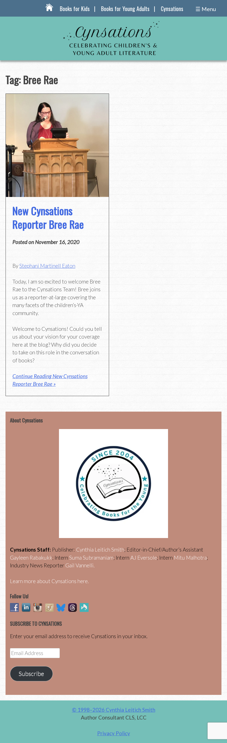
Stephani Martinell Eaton (47, 266)
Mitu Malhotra (190, 557)
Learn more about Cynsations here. (49, 581)
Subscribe (31, 673)
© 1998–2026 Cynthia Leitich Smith (113, 709)
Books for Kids (75, 8)
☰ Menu (205, 9)
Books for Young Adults (125, 8)
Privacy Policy (113, 733)
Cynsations (172, 8)
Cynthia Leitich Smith (100, 549)
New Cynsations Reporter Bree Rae (48, 217)
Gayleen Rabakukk (31, 557)
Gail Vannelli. (80, 565)
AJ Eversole (143, 557)
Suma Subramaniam (91, 557)
